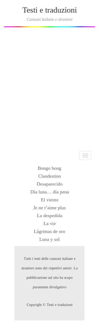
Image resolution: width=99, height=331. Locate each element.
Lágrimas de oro (49, 231)
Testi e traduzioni (49, 10)
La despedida (49, 215)
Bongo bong (49, 168)
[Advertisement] (49, 87)
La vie (50, 223)
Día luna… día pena (49, 191)
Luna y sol (49, 239)
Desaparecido (50, 184)
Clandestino (49, 176)
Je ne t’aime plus (49, 207)
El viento (49, 199)
